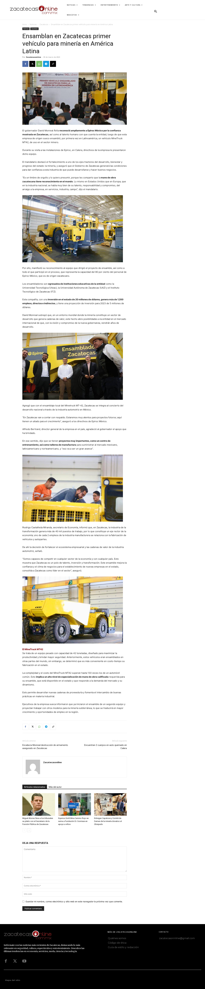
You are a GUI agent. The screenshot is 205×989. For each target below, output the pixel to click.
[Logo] (43, 935)
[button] (155, 11)
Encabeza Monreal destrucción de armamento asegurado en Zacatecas (45, 747)
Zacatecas (43, 24)
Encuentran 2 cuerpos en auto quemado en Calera (105, 747)
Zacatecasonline (33, 57)
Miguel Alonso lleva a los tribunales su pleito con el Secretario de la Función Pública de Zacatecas (37, 821)
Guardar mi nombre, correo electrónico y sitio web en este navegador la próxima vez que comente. (74, 901)
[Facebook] (25, 64)
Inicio (24, 24)
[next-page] (29, 830)
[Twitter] (15, 961)
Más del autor (55, 787)
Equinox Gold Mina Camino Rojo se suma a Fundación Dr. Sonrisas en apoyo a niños (73, 821)
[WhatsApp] (39, 64)
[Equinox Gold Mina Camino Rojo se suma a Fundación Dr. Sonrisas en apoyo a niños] (74, 804)
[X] (32, 64)
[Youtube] (24, 961)
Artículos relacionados (34, 787)
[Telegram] (46, 64)
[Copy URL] (53, 64)
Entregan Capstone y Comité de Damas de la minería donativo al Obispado (108, 821)
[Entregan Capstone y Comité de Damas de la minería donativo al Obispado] (110, 804)
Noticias (33, 24)
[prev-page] (24, 830)
